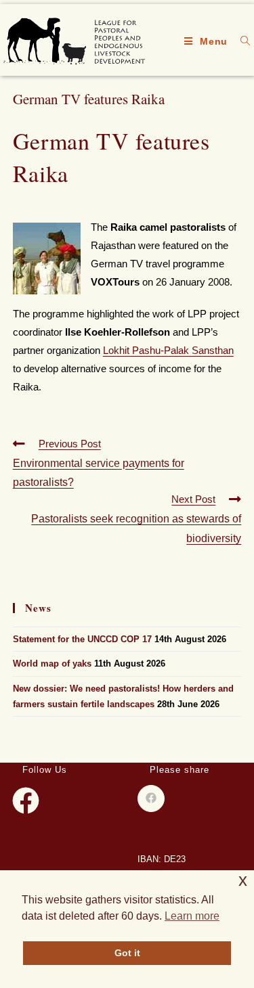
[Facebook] (25, 800)
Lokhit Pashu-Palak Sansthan (168, 350)
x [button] (242, 880)
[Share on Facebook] (151, 798)
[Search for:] (240, 41)
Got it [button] (127, 952)
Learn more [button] (192, 916)
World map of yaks (52, 663)
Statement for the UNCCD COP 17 (82, 639)
